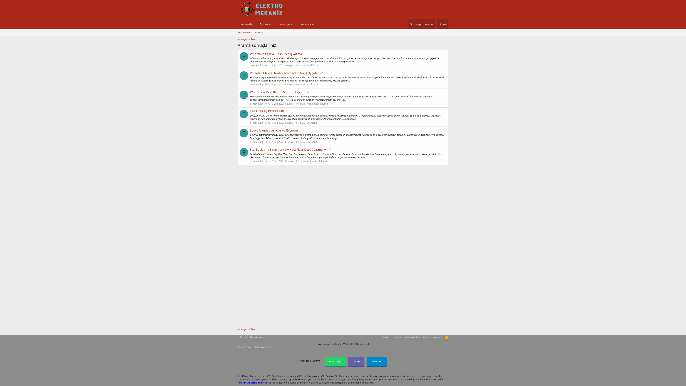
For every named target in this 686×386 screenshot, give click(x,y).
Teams (356, 361)
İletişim (386, 337)
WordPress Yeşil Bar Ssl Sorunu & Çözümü (279, 92)
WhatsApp (335, 361)
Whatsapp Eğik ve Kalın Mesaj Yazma (276, 54)
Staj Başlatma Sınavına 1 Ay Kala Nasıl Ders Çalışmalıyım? (290, 149)
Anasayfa (246, 24)
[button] (274, 24)
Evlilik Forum (245, 347)
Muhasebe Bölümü (317, 161)
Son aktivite (244, 32)
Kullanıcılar (307, 24)
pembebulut (256, 65)
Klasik (244, 337)
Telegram (376, 361)
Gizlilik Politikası (412, 337)
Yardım (426, 337)
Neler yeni (285, 24)
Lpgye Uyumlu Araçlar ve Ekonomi (274, 130)
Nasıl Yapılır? (313, 65)
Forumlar (265, 24)
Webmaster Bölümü (317, 103)
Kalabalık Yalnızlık (264, 347)
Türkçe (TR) (258, 337)
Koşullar (396, 337)
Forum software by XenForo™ (343, 344)
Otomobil (312, 122)
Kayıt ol (259, 32)
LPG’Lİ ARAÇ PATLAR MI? (267, 111)
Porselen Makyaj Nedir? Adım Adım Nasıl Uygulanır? (286, 73)
